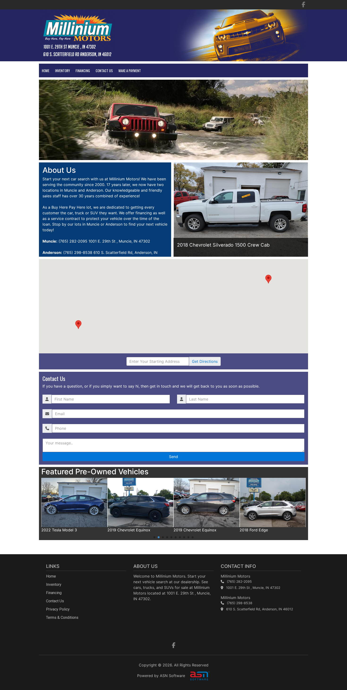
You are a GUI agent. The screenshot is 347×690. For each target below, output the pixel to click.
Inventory (62, 70)
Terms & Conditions (62, 617)
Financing (83, 70)
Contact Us (104, 70)
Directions (205, 361)
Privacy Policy (58, 609)
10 (193, 537)
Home (45, 70)
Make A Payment (129, 70)
